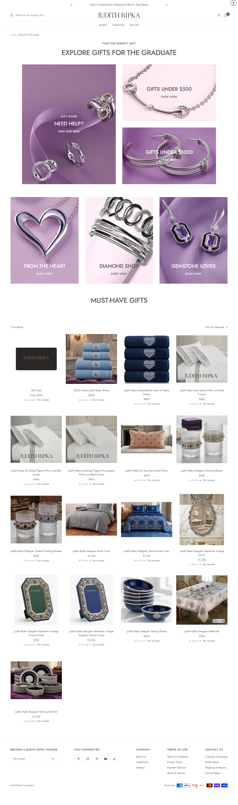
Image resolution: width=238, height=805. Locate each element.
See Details (142, 4)
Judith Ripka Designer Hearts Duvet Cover (146, 551)
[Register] (52, 759)
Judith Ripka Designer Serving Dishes (147, 631)
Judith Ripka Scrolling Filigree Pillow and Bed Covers (36, 472)
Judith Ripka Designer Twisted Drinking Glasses (36, 551)
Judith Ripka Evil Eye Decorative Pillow (147, 470)
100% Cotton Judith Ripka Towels (91, 390)
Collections (118, 25)
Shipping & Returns (215, 767)
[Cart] (225, 15)
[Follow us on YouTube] (105, 759)
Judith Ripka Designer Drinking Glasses (202, 470)
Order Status (212, 762)
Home (13, 34)
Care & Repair (213, 773)
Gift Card (36, 390)
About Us (141, 757)
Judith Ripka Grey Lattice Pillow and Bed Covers (202, 392)
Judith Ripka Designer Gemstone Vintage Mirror (202, 553)
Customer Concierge (216, 757)
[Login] (218, 15)
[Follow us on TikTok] (114, 759)
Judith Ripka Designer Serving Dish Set (36, 712)
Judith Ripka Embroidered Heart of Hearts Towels (146, 392)
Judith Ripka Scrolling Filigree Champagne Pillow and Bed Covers (91, 472)
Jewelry (103, 25)
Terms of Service (176, 773)
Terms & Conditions (177, 757)
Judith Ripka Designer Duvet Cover (91, 551)
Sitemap (140, 767)
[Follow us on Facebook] (78, 759)
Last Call (134, 25)
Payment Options (176, 767)
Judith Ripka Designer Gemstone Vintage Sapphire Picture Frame (91, 633)
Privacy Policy (174, 762)
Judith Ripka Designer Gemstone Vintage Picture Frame (36, 633)
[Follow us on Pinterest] (96, 759)
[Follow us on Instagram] (87, 759)
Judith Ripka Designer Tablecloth (201, 631)
